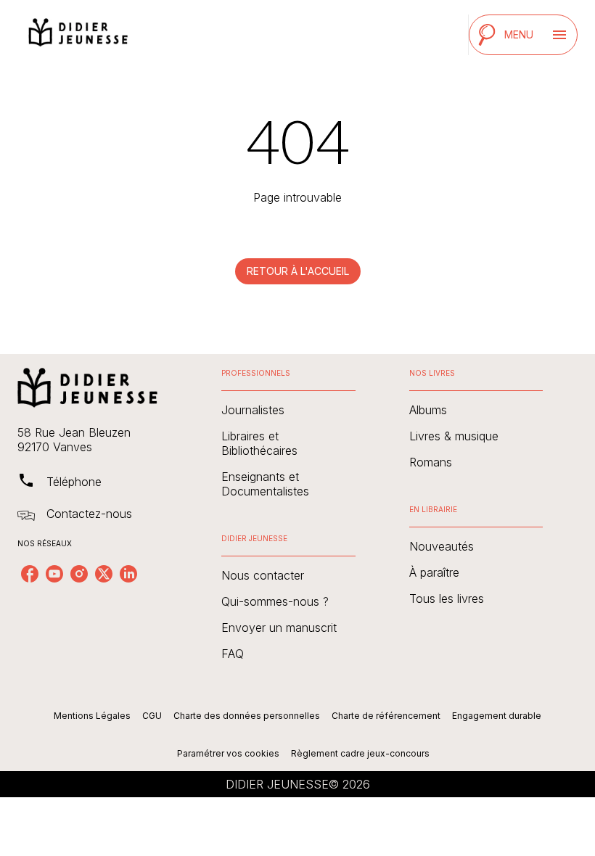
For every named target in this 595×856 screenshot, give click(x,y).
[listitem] (29, 573)
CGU (152, 715)
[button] (298, 271)
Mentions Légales (92, 715)
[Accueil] (78, 34)
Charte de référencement (386, 715)
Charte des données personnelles (246, 715)
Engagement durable (496, 715)
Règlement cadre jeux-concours (360, 753)
